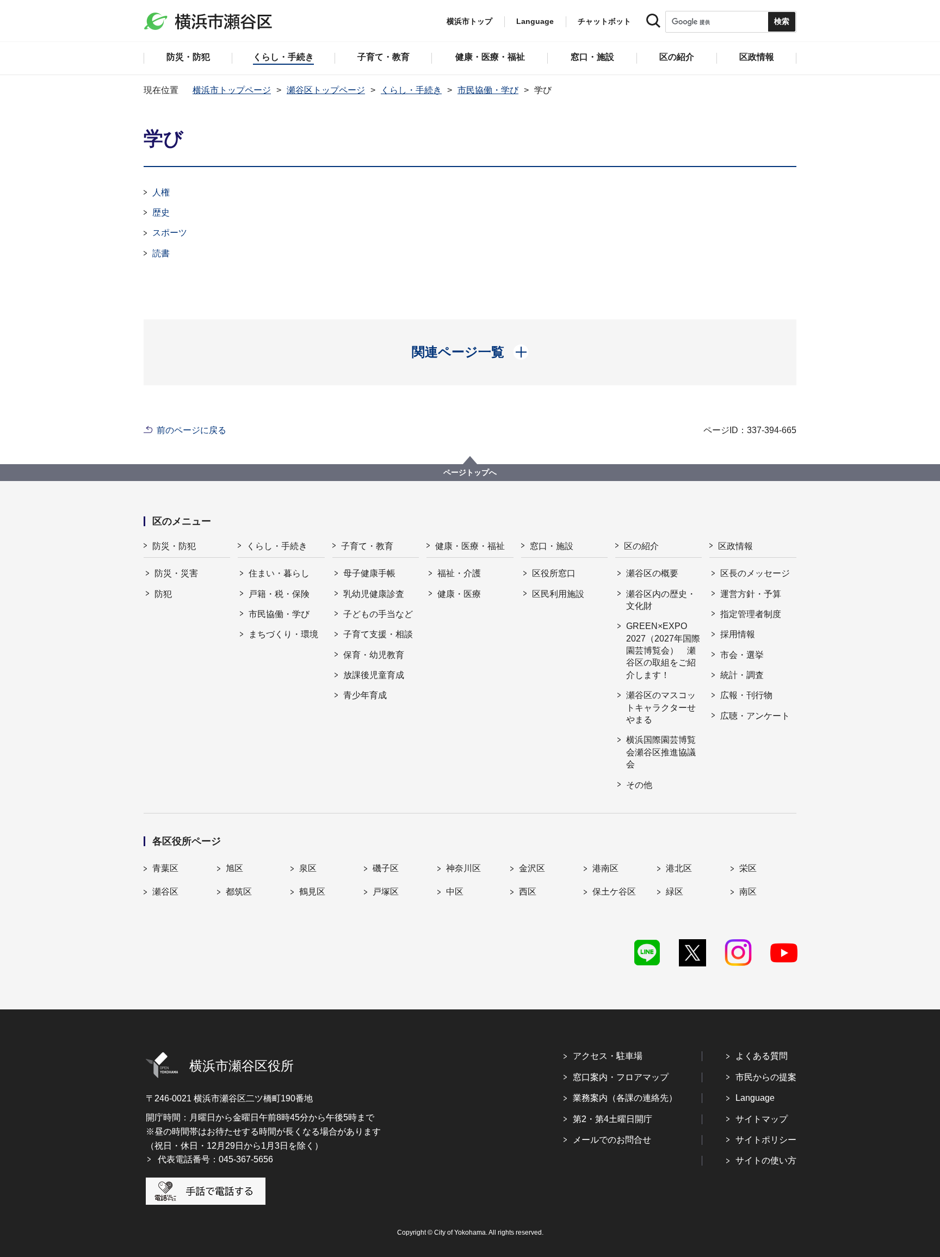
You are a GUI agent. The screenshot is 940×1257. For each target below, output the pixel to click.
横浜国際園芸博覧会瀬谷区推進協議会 (661, 752)
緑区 (674, 891)
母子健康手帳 (369, 573)
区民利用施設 (558, 594)
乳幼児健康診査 (373, 594)
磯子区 (386, 868)
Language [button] (535, 21)
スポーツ (169, 232)
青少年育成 (365, 695)
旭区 (234, 868)
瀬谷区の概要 (652, 573)
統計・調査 (742, 675)
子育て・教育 (367, 546)
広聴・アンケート (755, 715)
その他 (639, 785)
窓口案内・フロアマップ (621, 1077)
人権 (161, 192)
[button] (470, 352)
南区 (748, 891)
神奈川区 (463, 868)
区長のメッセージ (755, 573)
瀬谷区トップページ (326, 90)
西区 (527, 891)
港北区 (679, 868)
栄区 (748, 868)
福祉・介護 (459, 573)
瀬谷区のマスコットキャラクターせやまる (661, 707)
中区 (454, 891)
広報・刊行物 (746, 695)
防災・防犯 (174, 546)
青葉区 (165, 868)
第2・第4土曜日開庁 (612, 1119)
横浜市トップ (469, 21)
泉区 (308, 868)
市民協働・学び (487, 90)
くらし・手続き (411, 90)
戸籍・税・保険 (279, 594)
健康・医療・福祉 (470, 546)
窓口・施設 (551, 546)
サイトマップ (761, 1119)
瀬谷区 (165, 891)
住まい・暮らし (279, 573)
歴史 (161, 212)
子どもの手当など (378, 614)
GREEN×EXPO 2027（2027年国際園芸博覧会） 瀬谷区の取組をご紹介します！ (663, 650)
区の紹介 (641, 546)
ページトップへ (470, 472)
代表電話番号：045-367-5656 (215, 1159)
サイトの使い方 (765, 1160)
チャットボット (604, 21)
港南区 (605, 868)
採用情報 (737, 634)
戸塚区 (386, 891)
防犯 (163, 594)
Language (755, 1097)
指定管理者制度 (750, 614)
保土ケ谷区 (614, 891)
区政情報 (735, 546)
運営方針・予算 (750, 594)
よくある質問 (761, 1056)
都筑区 (239, 891)
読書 (161, 253)
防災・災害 (176, 573)
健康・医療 (459, 594)
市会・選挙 (742, 655)
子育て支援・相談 (378, 634)
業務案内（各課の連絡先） (625, 1097)
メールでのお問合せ (612, 1139)
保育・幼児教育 (373, 655)
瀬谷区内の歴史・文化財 (661, 600)
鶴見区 (312, 891)
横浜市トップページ (232, 90)
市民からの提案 (765, 1077)
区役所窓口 (554, 573)
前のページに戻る (191, 430)
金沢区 (532, 868)
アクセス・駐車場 (607, 1056)
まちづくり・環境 (283, 634)
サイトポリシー (765, 1139)
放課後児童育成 (373, 675)
